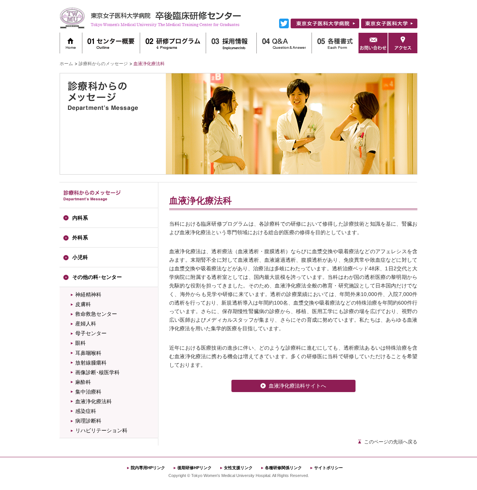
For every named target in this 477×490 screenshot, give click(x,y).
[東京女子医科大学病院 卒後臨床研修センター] (150, 26)
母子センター (91, 333)
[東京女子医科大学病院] (325, 26)
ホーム (66, 63)
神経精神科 (88, 295)
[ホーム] (71, 43)
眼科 (80, 343)
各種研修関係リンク (283, 467)
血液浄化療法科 (93, 401)
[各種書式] (335, 43)
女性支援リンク (238, 467)
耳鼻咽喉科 (88, 353)
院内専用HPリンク (148, 467)
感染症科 (85, 411)
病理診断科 (88, 421)
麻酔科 (83, 382)
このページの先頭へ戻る (390, 442)
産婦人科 (85, 324)
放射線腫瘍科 (91, 363)
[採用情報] (231, 43)
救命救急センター (96, 314)
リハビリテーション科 (101, 430)
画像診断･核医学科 (97, 372)
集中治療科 (88, 392)
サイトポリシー (328, 467)
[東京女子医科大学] (389, 26)
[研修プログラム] (173, 43)
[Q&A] (284, 43)
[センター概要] (111, 43)
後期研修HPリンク (194, 467)
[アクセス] (402, 43)
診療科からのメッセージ (103, 63)
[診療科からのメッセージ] (92, 200)
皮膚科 (83, 304)
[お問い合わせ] (373, 43)
